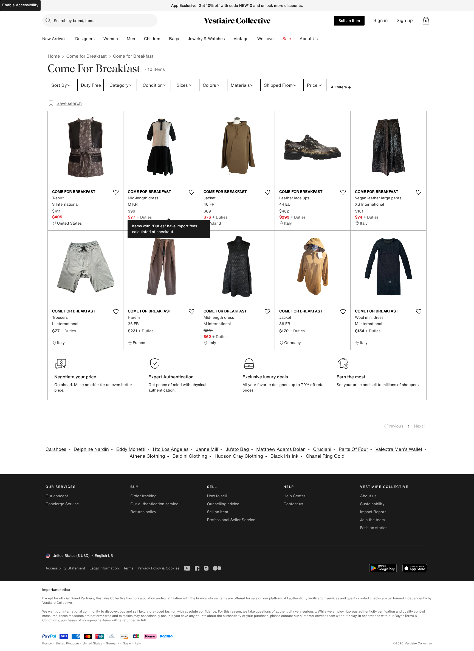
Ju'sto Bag (237, 449)
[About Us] (322, 39)
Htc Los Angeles (170, 449)
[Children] (164, 39)
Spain (127, 643)
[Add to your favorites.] (115, 192)
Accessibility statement (65, 568)
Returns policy (143, 512)
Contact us (293, 504)
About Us (309, 39)
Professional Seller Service (231, 520)
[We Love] (278, 39)
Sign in (380, 20)
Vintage (240, 39)
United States (92, 643)
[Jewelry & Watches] (229, 39)
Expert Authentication (171, 376)
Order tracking (143, 496)
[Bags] (183, 39)
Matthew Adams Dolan (281, 449)
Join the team (372, 520)
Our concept (57, 496)
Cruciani (322, 449)
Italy (138, 643)
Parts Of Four (353, 449)
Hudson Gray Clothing (239, 456)
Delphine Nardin (91, 449)
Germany (112, 643)
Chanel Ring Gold (325, 456)
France (47, 643)
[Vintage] (253, 39)
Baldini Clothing (189, 456)
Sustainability (372, 504)
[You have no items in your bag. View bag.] (426, 20)
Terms (128, 568)
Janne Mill (207, 449)
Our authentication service (154, 504)
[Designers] (99, 39)
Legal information (104, 568)
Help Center (294, 496)
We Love (265, 39)
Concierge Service (62, 504)
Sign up (405, 20)
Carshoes (56, 449)
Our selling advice (223, 504)
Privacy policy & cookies (158, 568)
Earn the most (351, 376)
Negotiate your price (75, 376)
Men (131, 39)
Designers (85, 39)
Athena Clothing (147, 456)
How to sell (217, 496)
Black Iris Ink (284, 456)
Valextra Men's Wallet (399, 449)
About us (368, 496)
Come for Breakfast (86, 56)
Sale (287, 39)
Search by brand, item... (75, 20)
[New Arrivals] (71, 39)
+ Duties (144, 217)
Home (54, 56)
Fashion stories (373, 528)
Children (152, 39)
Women (110, 39)
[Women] (122, 39)
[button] (426, 20)
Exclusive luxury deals (265, 376)
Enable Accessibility (20, 5)
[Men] (139, 39)
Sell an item (349, 20)
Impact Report (373, 512)
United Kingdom (67, 643)
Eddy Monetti (131, 449)
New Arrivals (54, 39)
